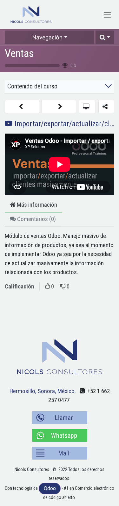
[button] (105, 37)
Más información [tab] (36, 204)
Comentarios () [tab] (36, 219)
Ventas (19, 53)
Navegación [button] (47, 37)
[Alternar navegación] (107, 14)
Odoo (50, 488)
